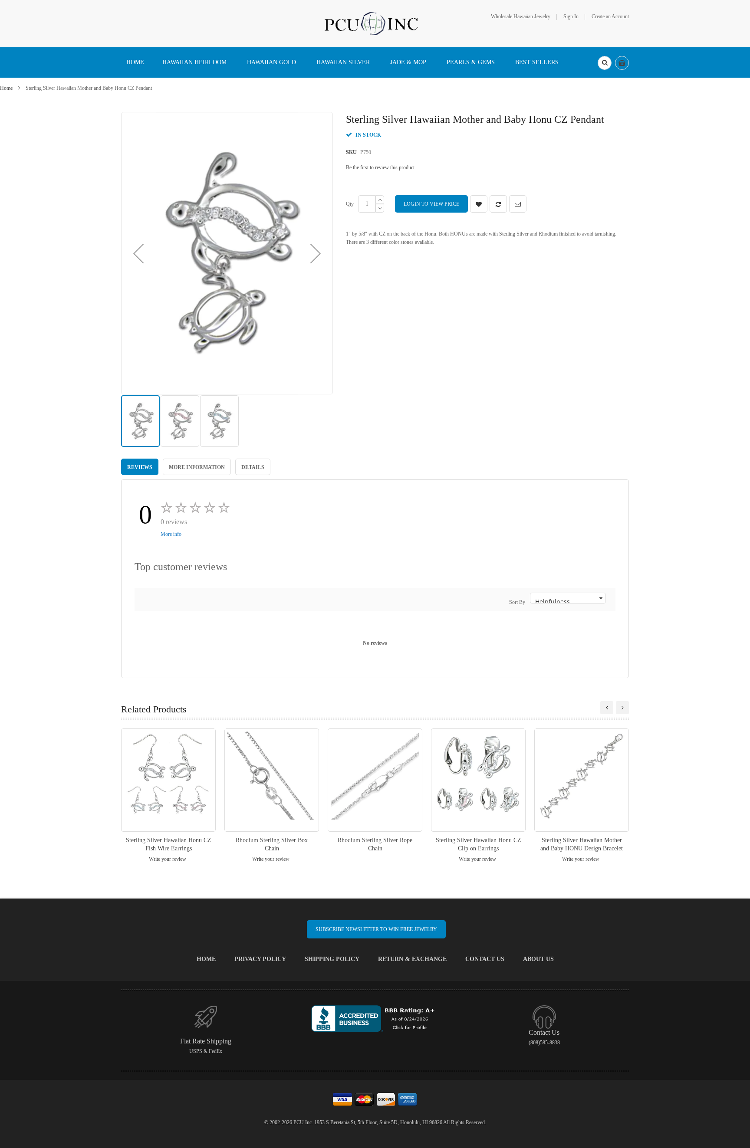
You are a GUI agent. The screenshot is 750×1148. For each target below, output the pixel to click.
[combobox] (605, 63)
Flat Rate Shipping (205, 1041)
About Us (538, 959)
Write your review (167, 859)
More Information (197, 467)
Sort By (517, 602)
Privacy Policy (260, 959)
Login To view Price (431, 204)
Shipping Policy (332, 959)
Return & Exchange (412, 959)
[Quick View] (168, 779)
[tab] (139, 467)
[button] (138, 253)
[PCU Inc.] (375, 23)
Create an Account (610, 16)
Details (252, 467)
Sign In (571, 16)
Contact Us (484, 959)
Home (6, 88)
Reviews (139, 467)
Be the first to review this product (380, 167)
